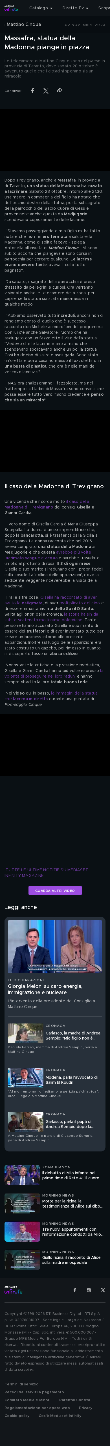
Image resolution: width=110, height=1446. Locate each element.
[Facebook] (74, 1290)
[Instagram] (88, 1290)
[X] (102, 1290)
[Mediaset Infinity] (11, 8)
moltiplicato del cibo (80, 603)
